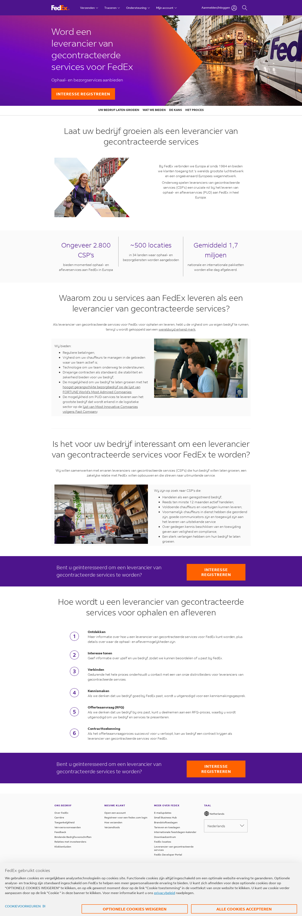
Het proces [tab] (194, 110)
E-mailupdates (162, 812)
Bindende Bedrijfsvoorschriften (72, 836)
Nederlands (216, 826)
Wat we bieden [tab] (154, 110)
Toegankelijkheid (64, 822)
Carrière (59, 817)
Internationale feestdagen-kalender (175, 832)
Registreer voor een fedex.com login (125, 817)
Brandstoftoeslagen (166, 822)
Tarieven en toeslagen (167, 827)
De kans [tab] (175, 110)
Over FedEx (61, 812)
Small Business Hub (165, 817)
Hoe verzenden (113, 822)
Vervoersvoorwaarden (67, 827)
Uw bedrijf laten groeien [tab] (118, 110)
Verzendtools (112, 827)
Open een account (115, 812)
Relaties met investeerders (70, 841)
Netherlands (216, 813)
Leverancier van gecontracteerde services (174, 848)
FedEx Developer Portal (168, 854)
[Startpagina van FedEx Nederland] (64, 7)
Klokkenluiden (62, 846)
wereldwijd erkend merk (177, 329)
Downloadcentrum (165, 836)
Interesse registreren (83, 93)
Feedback (60, 832)
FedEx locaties (162, 841)
